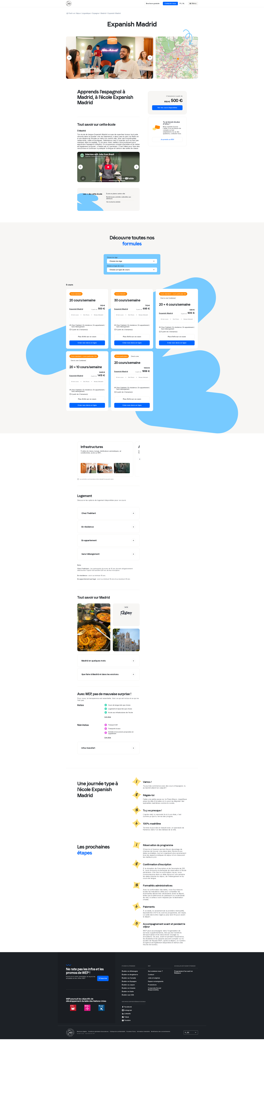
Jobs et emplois (154, 978)
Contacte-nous (170, 3)
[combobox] (132, 261)
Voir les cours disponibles (167, 107)
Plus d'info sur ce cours (87, 336)
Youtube (127, 1020)
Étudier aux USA (128, 995)
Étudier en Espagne (129, 981)
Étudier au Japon (128, 985)
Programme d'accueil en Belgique (183, 972)
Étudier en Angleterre (130, 974)
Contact (151, 974)
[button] (178, 59)
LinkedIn (127, 1013)
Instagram (128, 1010)
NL (183, 3)
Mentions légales (82, 1031)
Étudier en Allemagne (130, 971)
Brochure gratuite (153, 3)
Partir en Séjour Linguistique (79, 13)
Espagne (95, 13)
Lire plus (107, 717)
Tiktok (126, 1017)
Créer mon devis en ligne (87, 343)
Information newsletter (143, 1031)
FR (180, 3)
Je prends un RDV (167, 139)
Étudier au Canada (129, 978)
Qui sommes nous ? (155, 971)
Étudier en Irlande (128, 988)
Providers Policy (131, 1031)
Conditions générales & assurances (98, 1031)
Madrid (103, 13)
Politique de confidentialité (117, 1031)
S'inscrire (103, 978)
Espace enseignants (155, 981)
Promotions (152, 985)
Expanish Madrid (114, 13)
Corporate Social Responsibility (154, 989)
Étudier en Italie (128, 991)
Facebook (128, 1007)
